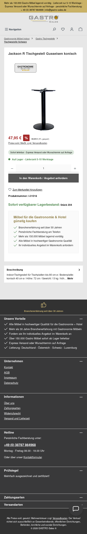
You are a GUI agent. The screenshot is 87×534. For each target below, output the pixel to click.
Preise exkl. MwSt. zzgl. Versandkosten (27, 143)
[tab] (43, 274)
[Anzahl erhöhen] (75, 168)
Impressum (10, 377)
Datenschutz (11, 383)
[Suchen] (54, 29)
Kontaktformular (32, 457)
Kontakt (8, 367)
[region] (43, 109)
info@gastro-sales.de (55, 9)
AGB (7, 372)
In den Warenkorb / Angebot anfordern (43, 178)
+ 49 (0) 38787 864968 (32, 9)
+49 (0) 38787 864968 (20, 444)
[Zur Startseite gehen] (43, 19)
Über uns (9, 403)
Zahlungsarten (12, 408)
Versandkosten (60, 518)
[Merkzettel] (62, 29)
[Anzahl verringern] (12, 168)
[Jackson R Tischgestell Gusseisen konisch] (43, 109)
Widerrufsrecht (12, 413)
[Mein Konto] (71, 29)
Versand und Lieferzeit (17, 418)
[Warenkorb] (80, 29)
